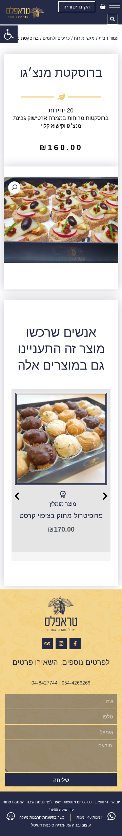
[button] (9, 34)
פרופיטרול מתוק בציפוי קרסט (61, 515)
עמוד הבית (109, 38)
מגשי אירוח (84, 38)
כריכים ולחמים (56, 38)
